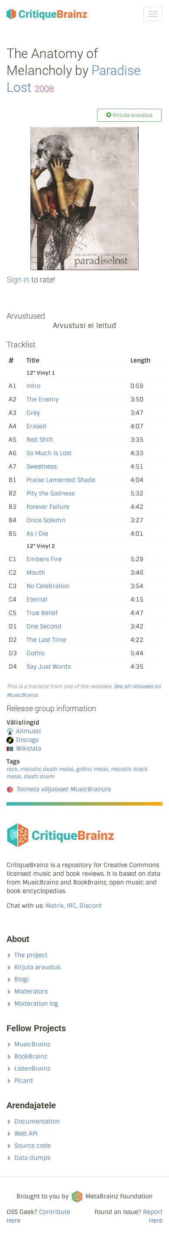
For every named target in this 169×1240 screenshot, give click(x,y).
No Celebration (48, 586)
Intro (33, 386)
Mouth (35, 572)
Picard (23, 1081)
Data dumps (32, 1158)
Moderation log (36, 1003)
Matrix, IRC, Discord (74, 906)
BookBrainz (30, 1056)
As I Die (37, 533)
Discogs (27, 740)
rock (12, 769)
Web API (26, 1133)
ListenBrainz (32, 1068)
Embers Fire (44, 559)
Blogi (21, 979)
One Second (44, 626)
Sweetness (41, 466)
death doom (39, 776)
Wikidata (28, 748)
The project (30, 955)
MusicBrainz (32, 1044)
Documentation (37, 1121)
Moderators (31, 991)
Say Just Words (48, 666)
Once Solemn (45, 520)
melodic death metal (47, 769)
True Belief (42, 613)
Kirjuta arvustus (37, 967)
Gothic (36, 653)
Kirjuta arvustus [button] (132, 115)
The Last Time (46, 640)
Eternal (36, 599)
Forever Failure (47, 507)
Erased (36, 426)
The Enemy (42, 399)
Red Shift (39, 440)
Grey (33, 413)
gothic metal (92, 769)
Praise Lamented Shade (60, 480)
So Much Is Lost (49, 453)
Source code (32, 1145)
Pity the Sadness (50, 493)
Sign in (17, 279)
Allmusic (29, 731)
